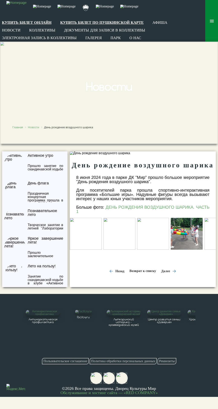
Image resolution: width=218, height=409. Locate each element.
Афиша (159, 22)
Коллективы (42, 30)
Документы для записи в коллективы (104, 30)
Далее (166, 271)
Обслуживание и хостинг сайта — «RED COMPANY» (109, 392)
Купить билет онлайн (27, 22)
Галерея (93, 38)
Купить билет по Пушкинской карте (102, 22)
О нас (135, 38)
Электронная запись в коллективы (39, 38)
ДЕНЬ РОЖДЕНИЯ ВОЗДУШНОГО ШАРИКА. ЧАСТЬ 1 (142, 209)
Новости (11, 30)
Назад (119, 271)
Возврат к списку (142, 271)
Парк (115, 38)
